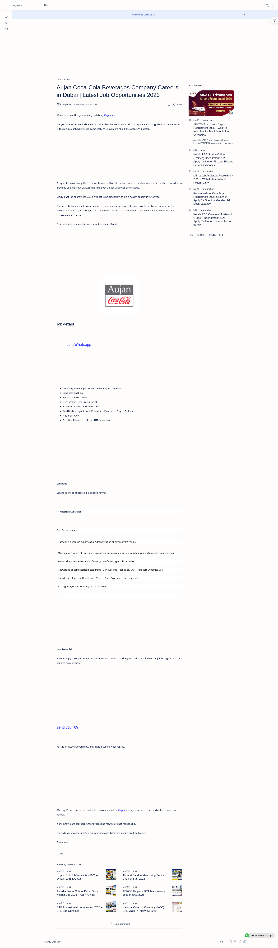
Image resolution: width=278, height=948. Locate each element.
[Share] (177, 104)
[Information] (208, 171)
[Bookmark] (273, 5)
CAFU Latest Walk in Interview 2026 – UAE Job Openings (79, 909)
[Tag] (69, 871)
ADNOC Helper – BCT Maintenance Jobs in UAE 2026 (144, 893)
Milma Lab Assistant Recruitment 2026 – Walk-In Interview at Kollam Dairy (213, 179)
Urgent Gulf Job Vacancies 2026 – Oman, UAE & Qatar (77, 877)
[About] (6, 22)
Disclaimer (201, 234)
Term (191, 234)
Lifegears (16, 5)
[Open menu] (6, 5)
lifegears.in (109, 115)
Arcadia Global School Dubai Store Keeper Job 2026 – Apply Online (77, 893)
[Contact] (6, 29)
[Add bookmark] (169, 104)
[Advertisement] (119, 153)
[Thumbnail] (111, 874)
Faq (221, 234)
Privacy (212, 234)
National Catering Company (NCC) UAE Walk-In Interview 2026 (143, 909)
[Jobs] (61, 853)
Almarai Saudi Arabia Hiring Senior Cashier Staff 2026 (143, 877)
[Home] (6, 16)
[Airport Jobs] (208, 120)
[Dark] (267, 5)
